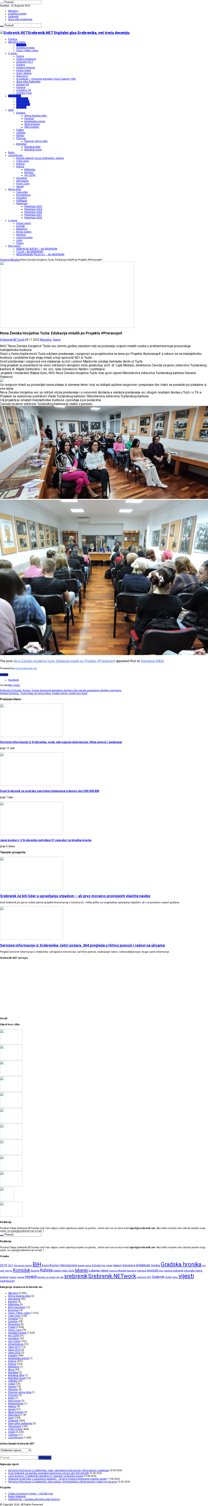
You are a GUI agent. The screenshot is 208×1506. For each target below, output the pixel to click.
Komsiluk (21, 1270)
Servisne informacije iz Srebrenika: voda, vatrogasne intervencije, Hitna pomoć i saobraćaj (61, 742)
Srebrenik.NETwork (12, 339)
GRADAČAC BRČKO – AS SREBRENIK (36, 248)
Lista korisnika (24, 237)
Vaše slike (22, 192)
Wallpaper (21, 200)
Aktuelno (13, 11)
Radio (11, 152)
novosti (152, 1270)
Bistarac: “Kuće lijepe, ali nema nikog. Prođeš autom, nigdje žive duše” (44, 693)
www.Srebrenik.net (26, 668)
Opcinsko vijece (193, 1270)
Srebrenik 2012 (24, 61)
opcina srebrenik (173, 1270)
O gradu (12, 53)
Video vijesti (23, 104)
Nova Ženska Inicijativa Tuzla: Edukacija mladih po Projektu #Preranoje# (64, 661)
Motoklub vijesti (33, 149)
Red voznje (14, 1400)
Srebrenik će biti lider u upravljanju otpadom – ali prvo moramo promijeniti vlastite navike (75, 896)
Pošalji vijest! (23, 223)
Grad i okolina (23, 73)
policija (4, 1277)
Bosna (45, 1265)
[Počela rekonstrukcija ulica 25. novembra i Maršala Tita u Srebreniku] (11, 1185)
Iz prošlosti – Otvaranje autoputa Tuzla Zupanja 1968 (46, 78)
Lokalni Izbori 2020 (63, 1270)
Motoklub (21, 144)
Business (13, 1310)
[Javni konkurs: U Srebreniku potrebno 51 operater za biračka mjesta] (11, 1075)
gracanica (128, 1265)
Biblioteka (29, 169)
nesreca (141, 1270)
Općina (20, 56)
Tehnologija (22, 101)
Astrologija (22, 180)
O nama (12, 220)
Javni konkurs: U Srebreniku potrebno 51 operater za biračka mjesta (45, 840)
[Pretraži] (1, 3)
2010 (3, 1265)
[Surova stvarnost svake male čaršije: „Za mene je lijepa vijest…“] (7, 1200)
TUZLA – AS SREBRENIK (29, 251)
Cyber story (22, 161)
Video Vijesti (15, 1429)
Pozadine (21, 197)
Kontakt (20, 226)
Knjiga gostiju (23, 231)
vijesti (16, 685)
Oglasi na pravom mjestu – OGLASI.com (30, 1493)
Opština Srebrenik (26, 59)
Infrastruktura (15, 1344)
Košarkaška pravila (34, 121)
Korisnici (21, 234)
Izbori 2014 (14, 1349)
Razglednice (23, 195)
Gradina (20, 64)
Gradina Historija (25, 67)
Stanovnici (22, 76)
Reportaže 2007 (33, 214)
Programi (21, 107)
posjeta (20, 1277)
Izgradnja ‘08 (23, 90)
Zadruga (13, 1434)
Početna (12, 39)
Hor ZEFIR (29, 175)
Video (175, 1277)
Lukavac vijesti (98, 1270)
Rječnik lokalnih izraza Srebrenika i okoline (40, 158)
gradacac (143, 1265)
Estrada (96, 1265)
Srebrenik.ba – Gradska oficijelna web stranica (34, 1499)
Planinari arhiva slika (36, 141)
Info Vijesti (22, 98)
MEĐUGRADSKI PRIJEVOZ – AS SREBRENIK (40, 254)
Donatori (29, 118)
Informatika (14, 95)
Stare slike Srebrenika (20, 19)
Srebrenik (13, 16)
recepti (31, 1276)
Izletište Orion (24, 93)
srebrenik (76, 1276)
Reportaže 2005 (33, 212)
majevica (113, 1270)
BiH (11, 685)
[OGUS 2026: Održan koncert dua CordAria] (11, 1154)
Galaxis (117, 1265)
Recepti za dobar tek (48, 1277)
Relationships (16, 1403)
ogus (161, 1270)
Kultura (20, 166)
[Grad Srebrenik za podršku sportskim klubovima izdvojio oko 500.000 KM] (11, 1059)
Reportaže (22, 203)
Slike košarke (31, 127)
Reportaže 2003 (33, 206)
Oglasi (20, 243)
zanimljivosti (7, 1280)
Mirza (11, 1369)
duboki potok (84, 1265)
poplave (13, 1277)
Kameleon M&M (152, 661)
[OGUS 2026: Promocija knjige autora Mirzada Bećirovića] (11, 1169)
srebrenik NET (144, 1277)
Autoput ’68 (22, 84)
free (103, 1265)
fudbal (109, 1265)
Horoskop (21, 178)
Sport (11, 110)
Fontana (20, 87)
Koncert (35, 1270)
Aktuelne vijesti (16, 42)
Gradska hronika (17, 13)
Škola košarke (32, 124)
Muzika (122, 1270)
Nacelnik (131, 1270)
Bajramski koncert (23, 1265)
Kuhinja (20, 163)
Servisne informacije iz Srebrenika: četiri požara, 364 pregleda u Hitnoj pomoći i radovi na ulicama (82, 945)
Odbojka (20, 132)
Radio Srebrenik (17, 1496)
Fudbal (20, 129)
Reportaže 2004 (33, 209)
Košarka (20, 112)
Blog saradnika (16, 1307)
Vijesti (57, 339)
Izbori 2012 (14, 1347)
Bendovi (29, 172)
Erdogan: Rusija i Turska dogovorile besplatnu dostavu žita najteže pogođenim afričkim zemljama (60, 690)
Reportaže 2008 (33, 217)
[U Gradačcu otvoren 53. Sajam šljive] (11, 1122)
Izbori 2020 (14, 1352)
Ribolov (20, 135)
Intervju (8, 1270)
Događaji (13, 1318)
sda (62, 1277)
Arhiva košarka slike (35, 115)
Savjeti (20, 186)
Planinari (21, 138)
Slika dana (14, 1415)
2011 (11, 1265)
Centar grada (23, 70)
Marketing (21, 229)
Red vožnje (14, 246)
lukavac (81, 1270)
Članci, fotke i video (27, 50)
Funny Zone (22, 183)
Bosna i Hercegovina (63, 1265)
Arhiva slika (14, 189)
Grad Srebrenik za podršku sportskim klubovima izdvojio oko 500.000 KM (49, 791)
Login (19, 240)
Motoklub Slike (32, 146)
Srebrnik (158, 1277)
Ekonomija (14, 1324)
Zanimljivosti (15, 155)
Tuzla (168, 1277)
